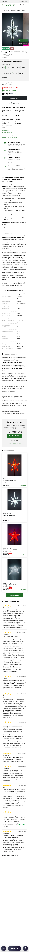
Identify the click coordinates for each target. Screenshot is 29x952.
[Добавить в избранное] (26, 52)
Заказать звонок (14, 436)
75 (8, 67)
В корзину (15, 98)
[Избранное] (17, 5)
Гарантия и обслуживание (9, 137)
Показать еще (14, 595)
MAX (10, 443)
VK (19, 443)
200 (23, 67)
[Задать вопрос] (25, 948)
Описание (4, 130)
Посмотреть (24, 40)
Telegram (15, 443)
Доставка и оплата (6, 135)
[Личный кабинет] (23, 5)
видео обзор (23, 43)
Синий (21, 73)
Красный (5, 77)
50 (3, 67)
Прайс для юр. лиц (14, 103)
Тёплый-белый (6, 73)
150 (18, 67)
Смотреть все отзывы (9, 855)
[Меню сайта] (26, 5)
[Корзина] (20, 5)
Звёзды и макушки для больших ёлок (15, 10)
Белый (15, 73)
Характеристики (6, 132)
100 (13, 67)
